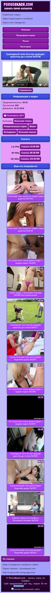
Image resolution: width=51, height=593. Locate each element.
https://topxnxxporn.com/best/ (18, 18)
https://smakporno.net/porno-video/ (21, 564)
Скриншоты (25, 90)
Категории (25, 46)
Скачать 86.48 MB (30, 153)
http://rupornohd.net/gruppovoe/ (19, 572)
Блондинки (10, 132)
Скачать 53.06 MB (30, 146)
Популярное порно (25, 35)
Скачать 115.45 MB (30, 159)
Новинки (25, 30)
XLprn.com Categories (14, 22)
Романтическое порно (15, 126)
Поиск (26, 41)
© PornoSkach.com (15, 578)
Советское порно (12, 15)
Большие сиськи (27, 132)
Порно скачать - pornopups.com (19, 568)
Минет (33, 126)
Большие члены (23, 121)
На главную (8, 559)
